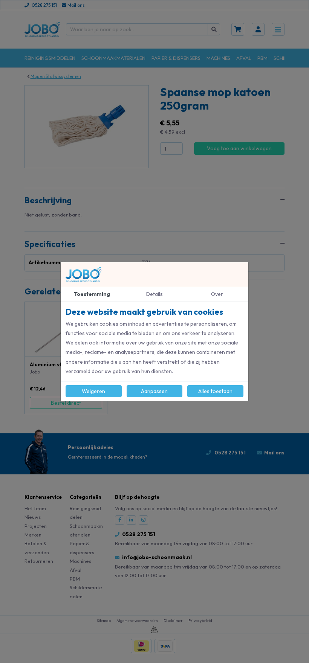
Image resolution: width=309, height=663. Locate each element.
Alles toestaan (215, 391)
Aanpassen (154, 391)
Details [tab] (154, 294)
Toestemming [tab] (92, 294)
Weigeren (93, 391)
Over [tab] (217, 294)
